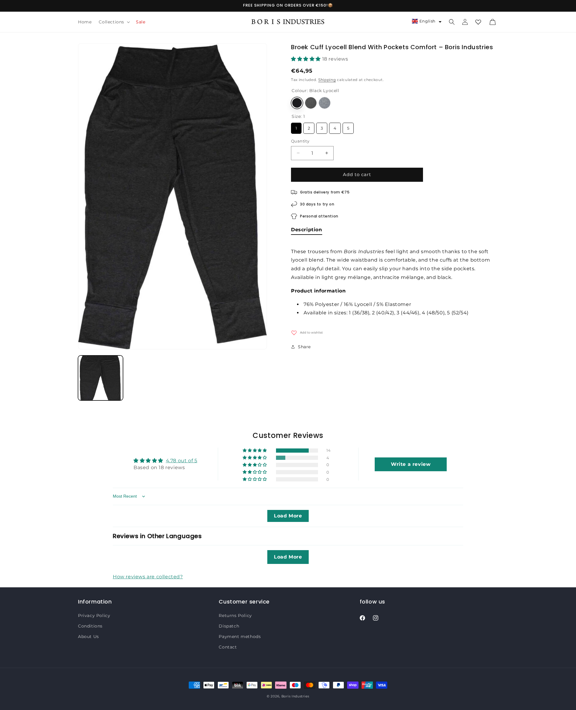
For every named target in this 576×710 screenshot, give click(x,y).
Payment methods (240, 636)
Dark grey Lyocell (311, 103)
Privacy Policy (94, 615)
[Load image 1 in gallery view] (100, 377)
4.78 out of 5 (181, 460)
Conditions (90, 626)
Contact (228, 647)
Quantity (300, 141)
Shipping (327, 79)
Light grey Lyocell (325, 103)
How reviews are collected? (148, 577)
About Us (88, 636)
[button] (113, 22)
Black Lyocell (297, 103)
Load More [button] (288, 516)
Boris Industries (295, 696)
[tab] (306, 231)
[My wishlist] (478, 21)
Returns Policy (235, 615)
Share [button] (304, 346)
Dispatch (229, 626)
